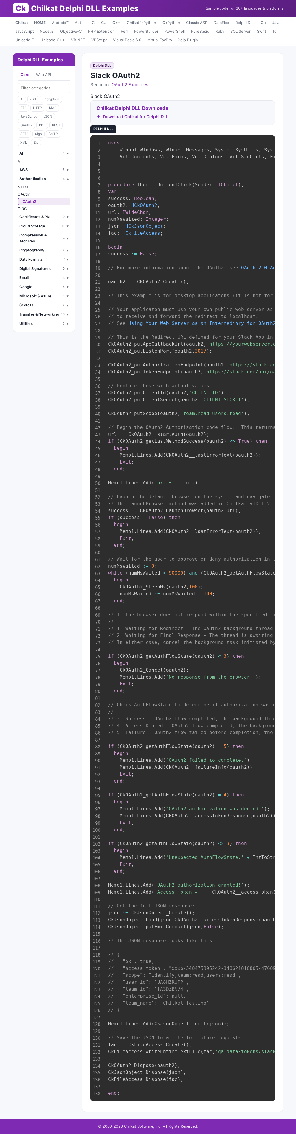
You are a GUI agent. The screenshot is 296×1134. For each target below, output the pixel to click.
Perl (124, 31)
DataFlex (221, 22)
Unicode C (24, 40)
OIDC (22, 208)
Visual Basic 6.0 (127, 40)
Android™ (60, 22)
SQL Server (240, 31)
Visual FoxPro (160, 40)
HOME (40, 22)
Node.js (47, 31)
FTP (23, 108)
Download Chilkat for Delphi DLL (135, 116)
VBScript (99, 40)
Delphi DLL (244, 22)
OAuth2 (26, 125)
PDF (42, 125)
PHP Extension (101, 31)
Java (276, 22)
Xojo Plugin (188, 40)
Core (25, 74)
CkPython (171, 22)
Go (263, 22)
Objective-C (71, 31)
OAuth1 (24, 194)
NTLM (23, 187)
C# (103, 22)
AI (21, 99)
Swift (261, 31)
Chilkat (21, 22)
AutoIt (80, 22)
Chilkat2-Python (141, 22)
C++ (116, 22)
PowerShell (174, 31)
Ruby (219, 31)
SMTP (53, 134)
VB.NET (78, 40)
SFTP (24, 134)
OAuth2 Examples (130, 84)
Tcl (274, 31)
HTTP (37, 108)
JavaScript (24, 31)
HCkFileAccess (141, 233)
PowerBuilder (146, 31)
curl (33, 99)
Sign (38, 134)
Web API (43, 74)
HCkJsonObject (144, 226)
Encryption (50, 99)
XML (23, 142)
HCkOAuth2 (144, 205)
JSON (47, 116)
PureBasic (200, 31)
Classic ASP (196, 22)
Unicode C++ (52, 40)
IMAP (52, 108)
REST (56, 125)
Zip (36, 142)
